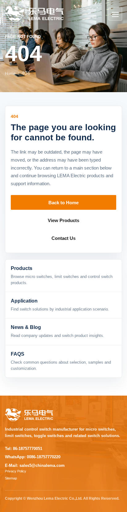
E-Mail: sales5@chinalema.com (35, 465)
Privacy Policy (15, 471)
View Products (63, 220)
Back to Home (63, 202)
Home (10, 73)
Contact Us (63, 238)
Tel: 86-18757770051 (23, 448)
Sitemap (11, 478)
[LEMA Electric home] (34, 13)
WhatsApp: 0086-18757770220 (32, 457)
